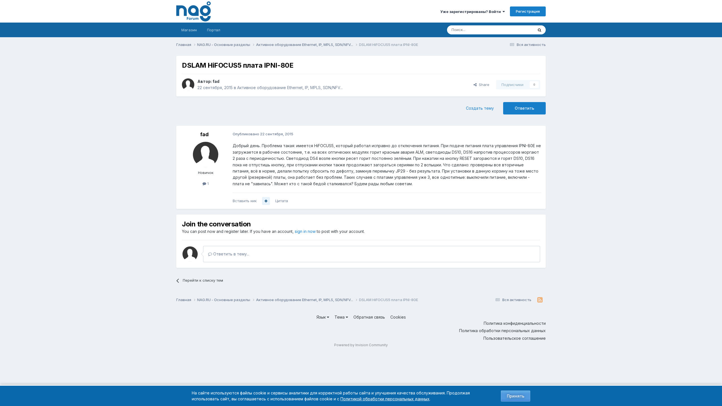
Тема (340, 317)
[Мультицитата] (266, 201)
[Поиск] (539, 29)
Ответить (524, 108)
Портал (213, 30)
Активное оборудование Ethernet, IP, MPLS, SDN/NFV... (290, 87)
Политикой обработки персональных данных (385, 398)
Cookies (398, 317)
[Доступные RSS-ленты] (540, 300)
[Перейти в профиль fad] (188, 84)
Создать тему (480, 108)
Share (483, 84)
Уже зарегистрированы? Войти (471, 11)
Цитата (281, 200)
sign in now (305, 231)
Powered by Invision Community (361, 345)
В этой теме (516, 30)
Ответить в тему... (230, 253)
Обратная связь (369, 317)
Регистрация (528, 11)
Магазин (189, 30)
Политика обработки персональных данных (502, 330)
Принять (515, 396)
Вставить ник (245, 200)
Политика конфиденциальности (515, 323)
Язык (321, 317)
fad (216, 81)
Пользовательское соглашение (514, 338)
